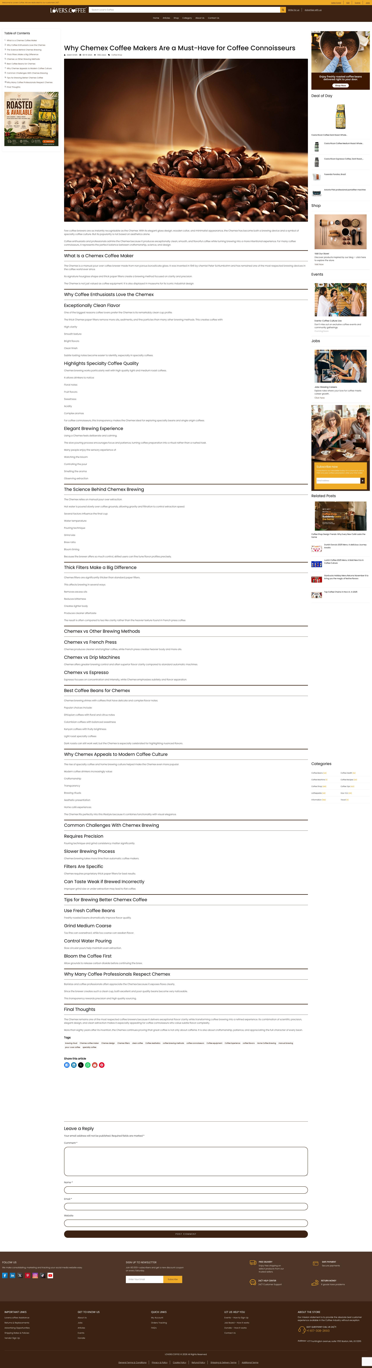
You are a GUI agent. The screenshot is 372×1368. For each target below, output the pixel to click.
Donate (81, 1338)
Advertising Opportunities (17, 1327)
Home (156, 17)
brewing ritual (71, 1043)
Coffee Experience (232, 1043)
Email (68, 1199)
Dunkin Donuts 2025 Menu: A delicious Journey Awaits (345, 546)
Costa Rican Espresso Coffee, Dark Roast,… (344, 158)
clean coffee (137, 1043)
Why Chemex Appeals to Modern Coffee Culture (29, 68)
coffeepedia (318, 793)
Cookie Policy (179, 1362)
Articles (166, 17)
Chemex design (108, 1043)
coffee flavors (249, 1043)
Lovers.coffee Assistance (17, 1317)
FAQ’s (154, 1327)
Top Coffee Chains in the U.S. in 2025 (340, 591)
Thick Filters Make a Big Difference (22, 54)
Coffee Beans (319, 773)
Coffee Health (348, 773)
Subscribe (173, 1279)
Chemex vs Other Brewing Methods (23, 59)
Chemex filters (123, 1043)
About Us (199, 17)
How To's (346, 793)
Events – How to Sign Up (236, 1317)
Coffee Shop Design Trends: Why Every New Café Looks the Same (338, 535)
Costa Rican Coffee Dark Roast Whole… (329, 135)
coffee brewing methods (173, 1043)
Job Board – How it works (236, 1322)
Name (68, 1182)
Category (187, 17)
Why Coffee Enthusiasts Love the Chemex (26, 45)
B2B (347, 3)
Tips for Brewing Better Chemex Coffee (25, 78)
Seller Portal (336, 3)
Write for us (293, 9)
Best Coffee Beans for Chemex (21, 64)
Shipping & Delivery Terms (223, 1362)
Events (357, 3)
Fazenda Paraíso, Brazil (335, 174)
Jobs (368, 3)
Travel (345, 799)
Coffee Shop (116, 55)
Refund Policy (198, 1362)
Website (68, 1215)
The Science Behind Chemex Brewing (24, 50)
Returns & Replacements (17, 1322)
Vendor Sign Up (12, 1338)
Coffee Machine (319, 779)
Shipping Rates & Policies (17, 1332)
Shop (176, 17)
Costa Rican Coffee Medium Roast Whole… (343, 143)
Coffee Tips (347, 786)
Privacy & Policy (160, 1362)
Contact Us (213, 17)
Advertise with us (313, 9)
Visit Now (319, 264)
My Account (157, 1317)
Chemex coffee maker (89, 1043)
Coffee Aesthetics (152, 1043)
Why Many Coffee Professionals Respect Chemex (29, 82)
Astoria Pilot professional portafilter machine (345, 189)
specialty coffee (89, 1047)
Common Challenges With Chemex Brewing (27, 73)
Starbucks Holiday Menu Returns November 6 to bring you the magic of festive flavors (346, 577)
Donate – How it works (235, 1327)
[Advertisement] (186, 35)
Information (318, 799)
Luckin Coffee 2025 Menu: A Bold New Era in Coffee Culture (344, 561)
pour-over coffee (72, 1047)
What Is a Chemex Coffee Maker (22, 40)
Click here (320, 397)
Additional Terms (250, 1362)
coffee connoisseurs (195, 1043)
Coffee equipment (214, 1043)
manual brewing (286, 1043)
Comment (70, 1143)
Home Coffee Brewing (266, 1043)
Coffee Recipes (349, 779)
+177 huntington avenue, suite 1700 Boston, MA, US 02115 (334, 1341)
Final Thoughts (13, 87)
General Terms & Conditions (132, 1362)
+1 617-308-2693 (318, 1331)
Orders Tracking (159, 1322)
